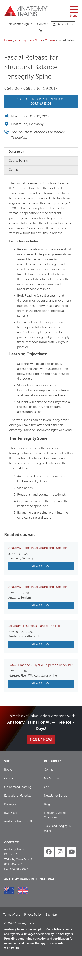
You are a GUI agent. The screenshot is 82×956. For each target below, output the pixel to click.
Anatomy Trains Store (28, 40)
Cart (46, 787)
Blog (47, 804)
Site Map (51, 914)
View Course (40, 566)
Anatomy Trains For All (18, 821)
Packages (10, 804)
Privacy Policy (33, 914)
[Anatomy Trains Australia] (9, 890)
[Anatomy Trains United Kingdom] (23, 890)
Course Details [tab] (18, 160)
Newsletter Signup (20, 24)
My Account (52, 778)
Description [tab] (16, 151)
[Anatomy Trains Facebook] (49, 852)
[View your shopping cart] (41, 31)
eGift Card (10, 813)
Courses (50, 40)
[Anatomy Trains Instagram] (60, 852)
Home (8, 40)
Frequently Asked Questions (55, 815)
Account (62, 24)
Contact (42, 24)
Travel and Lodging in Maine (57, 828)
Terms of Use (11, 914)
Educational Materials (17, 795)
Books (8, 769)
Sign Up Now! (41, 740)
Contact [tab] (14, 169)
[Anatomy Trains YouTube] (71, 852)
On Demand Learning (17, 787)
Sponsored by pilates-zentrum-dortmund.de (41, 101)
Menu (73, 15)
